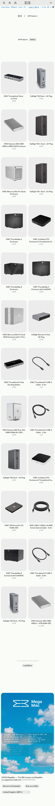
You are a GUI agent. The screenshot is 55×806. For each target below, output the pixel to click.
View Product (14, 78)
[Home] (19, 16)
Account (27, 768)
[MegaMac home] (27, 3)
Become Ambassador (11, 786)
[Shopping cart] (15, 3)
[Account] (10, 3)
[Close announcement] (53, 7)
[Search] (4, 3)
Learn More (34, 7)
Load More (27, 665)
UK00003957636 (28, 780)
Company (27, 760)
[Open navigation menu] (51, 3)
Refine (32, 39)
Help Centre (27, 764)
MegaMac (11, 777)
